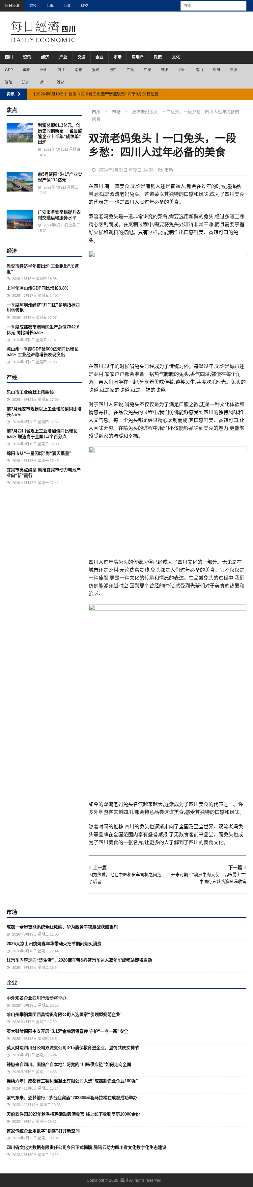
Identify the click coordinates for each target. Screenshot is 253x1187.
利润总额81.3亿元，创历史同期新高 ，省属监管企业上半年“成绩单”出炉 (60, 133)
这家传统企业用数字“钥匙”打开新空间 (43, 1130)
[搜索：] (213, 5)
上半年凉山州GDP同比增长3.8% (38, 288)
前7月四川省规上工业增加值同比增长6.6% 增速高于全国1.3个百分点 (42, 433)
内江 (61, 70)
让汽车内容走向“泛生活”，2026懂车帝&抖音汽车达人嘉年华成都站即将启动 (79, 960)
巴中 (113, 70)
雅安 (60, 82)
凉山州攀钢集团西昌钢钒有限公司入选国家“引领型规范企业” (65, 1014)
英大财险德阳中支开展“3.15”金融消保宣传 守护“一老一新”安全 (67, 1031)
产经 (12, 377)
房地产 (138, 57)
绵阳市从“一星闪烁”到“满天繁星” (39, 453)
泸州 (181, 70)
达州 (25, 82)
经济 (45, 57)
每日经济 (12, 6)
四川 (9, 57)
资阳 (8, 82)
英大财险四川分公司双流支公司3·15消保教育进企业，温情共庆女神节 (73, 1047)
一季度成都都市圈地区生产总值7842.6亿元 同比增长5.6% (43, 329)
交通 (81, 57)
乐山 (43, 70)
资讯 (27, 57)
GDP (9, 70)
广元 (130, 70)
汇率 (50, 6)
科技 (84, 6)
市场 (118, 57)
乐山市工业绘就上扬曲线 (30, 392)
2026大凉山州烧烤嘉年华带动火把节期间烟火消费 (54, 943)
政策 (158, 57)
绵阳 (216, 70)
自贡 (233, 70)
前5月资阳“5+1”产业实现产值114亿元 (60, 177)
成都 (26, 70)
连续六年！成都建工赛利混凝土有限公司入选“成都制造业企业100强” (72, 1080)
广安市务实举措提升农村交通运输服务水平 (59, 215)
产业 (63, 57)
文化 (176, 57)
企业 (99, 57)
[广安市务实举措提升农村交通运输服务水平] (20, 219)
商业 (67, 6)
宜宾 (95, 70)
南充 (78, 70)
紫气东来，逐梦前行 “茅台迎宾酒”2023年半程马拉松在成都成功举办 (72, 1097)
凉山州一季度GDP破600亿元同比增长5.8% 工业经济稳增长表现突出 (42, 352)
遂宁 (43, 82)
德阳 (164, 70)
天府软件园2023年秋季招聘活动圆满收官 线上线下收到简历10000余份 (73, 1114)
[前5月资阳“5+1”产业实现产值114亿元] (20, 182)
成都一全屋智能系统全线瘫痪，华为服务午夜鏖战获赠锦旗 (62, 926)
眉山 (199, 70)
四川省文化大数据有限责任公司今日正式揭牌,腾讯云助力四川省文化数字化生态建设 (86, 1147)
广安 (147, 70)
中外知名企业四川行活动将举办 (37, 997)
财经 (33, 6)
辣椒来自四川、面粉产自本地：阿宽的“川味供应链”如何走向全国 (69, 1064)
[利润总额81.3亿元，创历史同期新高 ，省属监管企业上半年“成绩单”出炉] (20, 132)
